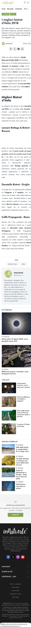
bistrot (23, 264)
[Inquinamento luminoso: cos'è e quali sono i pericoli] (9, 387)
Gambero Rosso (12, 264)
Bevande (10, 9)
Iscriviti (15, 515)
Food (3, 9)
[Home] (8, 2)
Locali (13, 14)
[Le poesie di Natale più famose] (9, 428)
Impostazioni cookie (15, 594)
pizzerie (15, 66)
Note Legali (15, 597)
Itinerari (5, 14)
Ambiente (18, 9)
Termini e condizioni (15, 584)
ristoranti (5, 66)
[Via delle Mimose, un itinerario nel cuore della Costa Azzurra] (8, 460)
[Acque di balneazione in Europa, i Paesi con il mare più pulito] (8, 472)
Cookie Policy (15, 590)
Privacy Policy (15, 587)
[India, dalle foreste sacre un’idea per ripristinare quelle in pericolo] (9, 415)
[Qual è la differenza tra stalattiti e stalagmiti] (9, 401)
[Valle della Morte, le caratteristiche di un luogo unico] (8, 449)
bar (22, 66)
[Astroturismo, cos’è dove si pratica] (8, 486)
